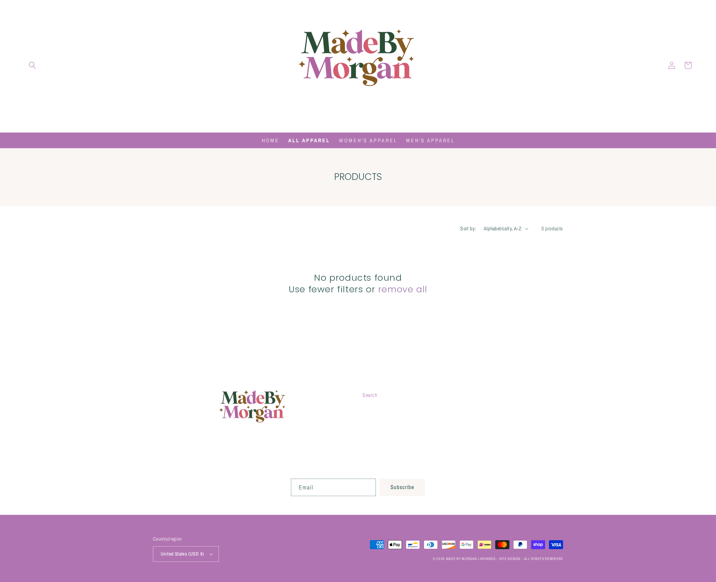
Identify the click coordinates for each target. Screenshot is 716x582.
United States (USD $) (182, 554)
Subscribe (402, 487)
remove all (402, 289)
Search (369, 395)
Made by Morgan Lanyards (471, 558)
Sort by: (468, 228)
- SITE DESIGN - (510, 558)
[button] (32, 65)
